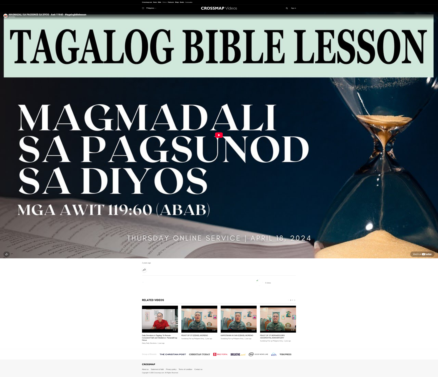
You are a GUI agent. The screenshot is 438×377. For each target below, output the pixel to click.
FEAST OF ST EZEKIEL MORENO (194, 335)
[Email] (159, 276)
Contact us (198, 369)
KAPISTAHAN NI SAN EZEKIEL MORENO (237, 335)
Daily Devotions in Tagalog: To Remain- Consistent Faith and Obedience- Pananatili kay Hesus (159, 337)
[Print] (164, 276)
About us (145, 369)
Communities (188, 2)
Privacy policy (171, 369)
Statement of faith (157, 369)
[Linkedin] (149, 276)
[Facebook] (145, 276)
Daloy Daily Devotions (149, 343)
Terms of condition (185, 369)
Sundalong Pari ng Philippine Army (192, 338)
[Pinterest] (154, 276)
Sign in (293, 8)
